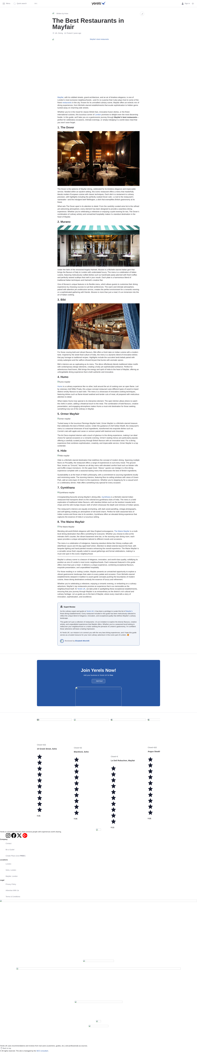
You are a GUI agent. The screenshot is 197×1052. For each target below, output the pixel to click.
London (98, 115)
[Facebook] (13, 835)
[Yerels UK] (98, 3)
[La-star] (2, 835)
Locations (4, 860)
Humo (59, 386)
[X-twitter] (19, 835)
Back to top (7, 1048)
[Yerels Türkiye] (24, 835)
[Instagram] (8, 835)
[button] (192, 3)
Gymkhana (106, 497)
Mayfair (60, 97)
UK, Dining (59, 33)
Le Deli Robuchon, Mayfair (123, 760)
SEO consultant (42, 1051)
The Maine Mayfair (121, 531)
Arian (66, 13)
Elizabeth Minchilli (82, 641)
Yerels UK (81, 589)
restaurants (67, 103)
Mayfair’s (129, 611)
